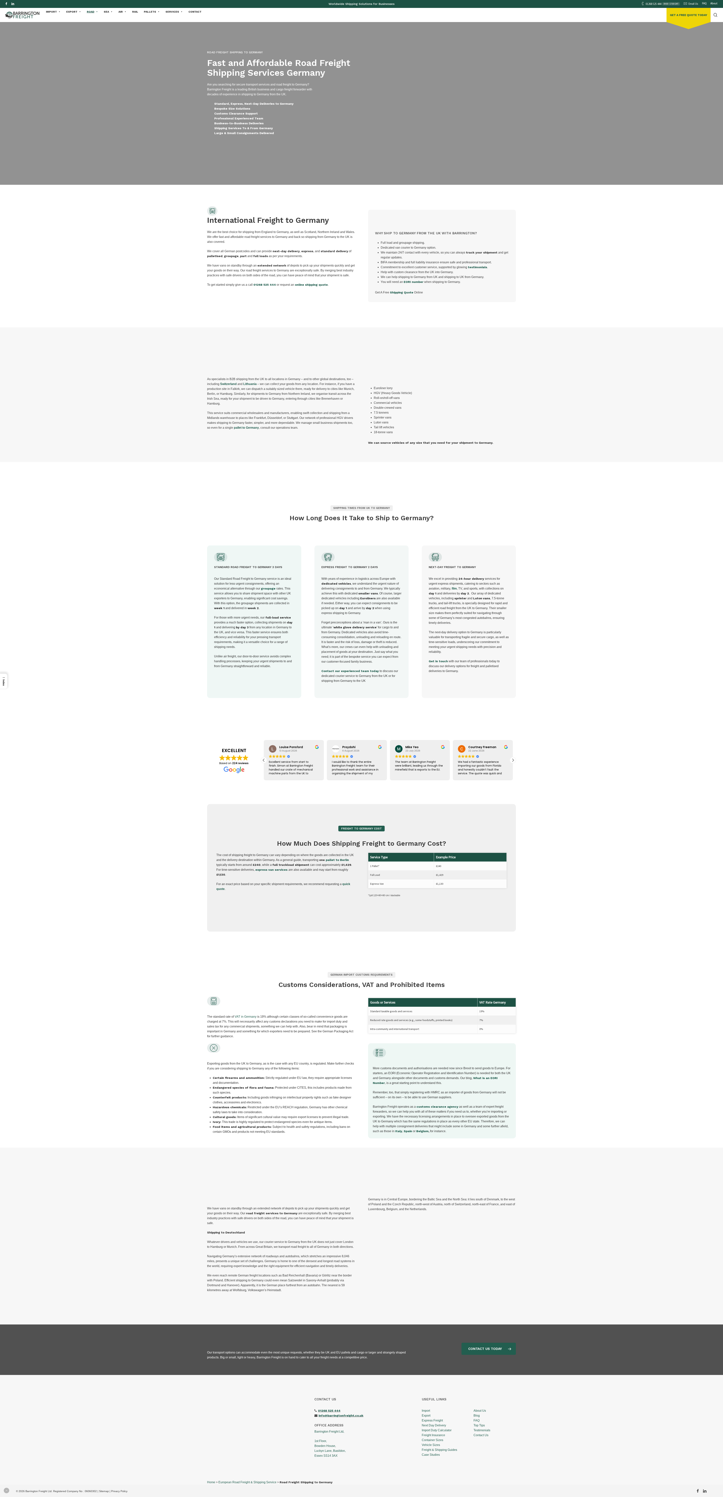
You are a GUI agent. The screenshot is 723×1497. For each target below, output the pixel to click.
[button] (258, 152)
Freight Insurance (433, 1435)
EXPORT (71, 11)
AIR (120, 11)
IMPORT (51, 11)
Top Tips (479, 1425)
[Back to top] (6, 1490)
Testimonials (482, 1430)
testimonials (477, 267)
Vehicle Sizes (431, 1445)
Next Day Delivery (434, 1425)
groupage (268, 588)
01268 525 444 (264, 284)
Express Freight (432, 1420)
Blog (477, 1415)
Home (211, 1482)
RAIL (135, 11)
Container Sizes (432, 1440)
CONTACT (194, 11)
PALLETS (150, 11)
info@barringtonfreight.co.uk (341, 1415)
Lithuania (250, 384)
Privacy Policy (119, 1491)
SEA (106, 11)
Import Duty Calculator (436, 1430)
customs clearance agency (437, 1106)
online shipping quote (311, 284)
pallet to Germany (246, 427)
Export (426, 1415)
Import (426, 1410)
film (454, 588)
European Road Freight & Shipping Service (247, 1482)
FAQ (477, 1420)
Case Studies (431, 1454)
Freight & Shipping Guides (439, 1449)
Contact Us (481, 1435)
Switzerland (228, 384)
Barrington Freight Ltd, (329, 1431)
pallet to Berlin (337, 860)
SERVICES (172, 11)
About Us (480, 1410)
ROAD (90, 11)
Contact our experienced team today (350, 671)
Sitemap (104, 1491)
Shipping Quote (401, 292)
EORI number (413, 282)
